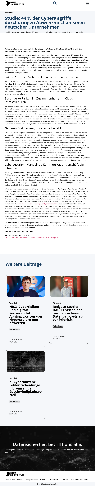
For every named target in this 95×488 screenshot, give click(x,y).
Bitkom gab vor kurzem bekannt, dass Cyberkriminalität (36, 204)
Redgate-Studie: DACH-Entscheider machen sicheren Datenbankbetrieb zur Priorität (68, 313)
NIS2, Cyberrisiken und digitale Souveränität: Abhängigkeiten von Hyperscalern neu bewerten (25, 314)
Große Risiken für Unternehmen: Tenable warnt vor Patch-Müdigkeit (31, 238)
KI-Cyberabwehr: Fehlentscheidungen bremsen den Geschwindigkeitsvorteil (25, 388)
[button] (87, 3)
